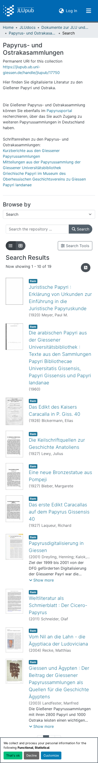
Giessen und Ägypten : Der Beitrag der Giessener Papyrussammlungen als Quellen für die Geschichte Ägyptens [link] (59, 682)
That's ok (13, 755)
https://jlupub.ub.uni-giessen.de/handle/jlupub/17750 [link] (31, 69)
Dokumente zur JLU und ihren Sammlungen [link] (65, 27)
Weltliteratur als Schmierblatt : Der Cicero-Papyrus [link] (58, 605)
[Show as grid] (20, 245)
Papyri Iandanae (17, 184)
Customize (51, 755)
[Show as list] (11, 245)
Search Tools (77, 245)
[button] (18, 11)
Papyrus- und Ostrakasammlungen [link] (32, 33)
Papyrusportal (59, 110)
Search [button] (82, 229)
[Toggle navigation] (88, 10)
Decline (31, 755)
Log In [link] (71, 10)
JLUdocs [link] (27, 27)
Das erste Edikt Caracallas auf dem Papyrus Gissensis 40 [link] (59, 512)
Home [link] (8, 27)
